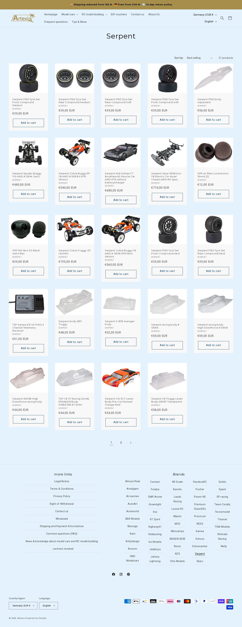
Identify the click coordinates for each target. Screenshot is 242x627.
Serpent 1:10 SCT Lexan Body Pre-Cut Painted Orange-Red (119, 401)
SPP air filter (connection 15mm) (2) (213, 175)
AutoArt (132, 503)
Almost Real (132, 481)
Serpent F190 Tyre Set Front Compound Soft (165, 101)
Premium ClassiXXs (200, 506)
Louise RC (177, 508)
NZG (177, 553)
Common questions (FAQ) (61, 533)
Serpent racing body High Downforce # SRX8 (213, 326)
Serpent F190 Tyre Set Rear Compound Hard (211, 252)
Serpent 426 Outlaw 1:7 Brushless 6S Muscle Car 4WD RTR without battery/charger (120, 178)
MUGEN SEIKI (177, 538)
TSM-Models (222, 526)
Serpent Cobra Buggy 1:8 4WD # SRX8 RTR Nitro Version (120, 253)
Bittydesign (133, 541)
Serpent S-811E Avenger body (120, 322)
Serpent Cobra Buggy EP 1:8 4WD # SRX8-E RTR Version (74, 176)
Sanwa (200, 531)
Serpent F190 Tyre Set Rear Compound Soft (119, 101)
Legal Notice (61, 481)
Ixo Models (155, 541)
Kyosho (177, 489)
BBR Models (132, 519)
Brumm (132, 548)
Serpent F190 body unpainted (209, 101)
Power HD (200, 496)
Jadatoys (155, 549)
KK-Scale (177, 482)
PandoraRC (200, 482)
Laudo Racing (177, 499)
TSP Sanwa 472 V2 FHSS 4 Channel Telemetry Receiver (28, 327)
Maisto (177, 516)
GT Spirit (155, 519)
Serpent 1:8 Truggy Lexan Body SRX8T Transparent (167, 400)
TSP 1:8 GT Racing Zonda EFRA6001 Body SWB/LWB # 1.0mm (74, 401)
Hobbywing (155, 534)
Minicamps (177, 531)
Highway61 (155, 526)
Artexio (21, 618)
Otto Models (177, 561)
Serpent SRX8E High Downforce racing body (27, 400)
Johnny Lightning (155, 559)
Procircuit (200, 516)
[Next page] (130, 443)
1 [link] (111, 442)
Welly (224, 546)
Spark (222, 489)
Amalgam (133, 489)
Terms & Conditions (62, 489)
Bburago (133, 526)
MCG (177, 523)
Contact (155, 482)
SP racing (222, 496)
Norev (177, 546)
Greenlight (155, 504)
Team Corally (222, 504)
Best (132, 533)
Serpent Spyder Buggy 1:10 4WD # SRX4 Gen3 (26, 175)
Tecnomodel (222, 511)
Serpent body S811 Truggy (70, 323)
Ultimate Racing (222, 536)
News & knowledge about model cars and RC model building (62, 541)
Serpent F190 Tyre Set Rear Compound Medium (74, 101)
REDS (200, 523)
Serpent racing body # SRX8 (165, 326)
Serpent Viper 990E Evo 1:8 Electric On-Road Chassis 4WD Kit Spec (166, 176)
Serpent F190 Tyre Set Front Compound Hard (165, 252)
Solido (222, 482)
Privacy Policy (62, 496)
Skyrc (200, 561)
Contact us (61, 511)
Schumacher (200, 546)
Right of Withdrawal (62, 503)
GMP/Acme (155, 496)
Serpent (200, 553)
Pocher (200, 489)
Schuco (199, 538)
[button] (70, 14)
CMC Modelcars (132, 558)
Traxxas (222, 519)
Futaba (155, 489)
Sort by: (179, 57)
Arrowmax (132, 496)
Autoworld (132, 511)
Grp (155, 511)
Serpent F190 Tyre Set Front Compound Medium (26, 102)
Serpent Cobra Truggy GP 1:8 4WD (75, 252)
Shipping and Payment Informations (62, 526)
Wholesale (62, 519)
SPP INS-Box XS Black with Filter (26, 252)
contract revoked (63, 548)
